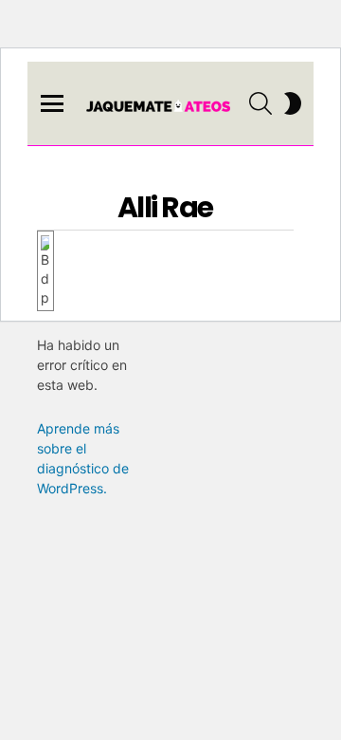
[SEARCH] (260, 103)
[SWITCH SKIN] (292, 103)
